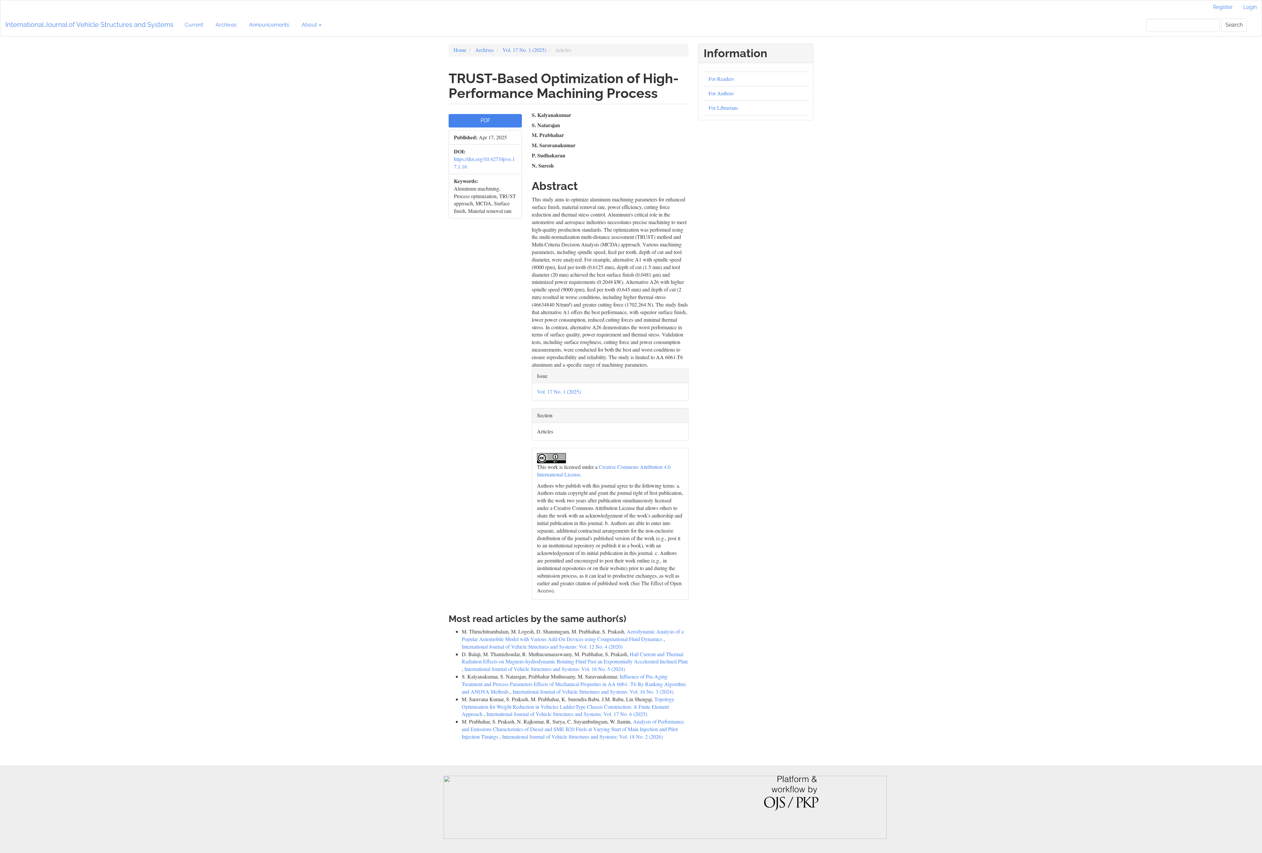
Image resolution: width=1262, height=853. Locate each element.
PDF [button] (485, 120)
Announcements (269, 25)
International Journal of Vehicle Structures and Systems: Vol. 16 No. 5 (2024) (544, 668)
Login (1250, 7)
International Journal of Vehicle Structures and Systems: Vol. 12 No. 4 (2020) (542, 646)
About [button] (310, 25)
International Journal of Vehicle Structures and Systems (89, 25)
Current (194, 25)
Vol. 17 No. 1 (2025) (524, 49)
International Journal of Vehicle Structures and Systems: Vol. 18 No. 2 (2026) (582, 736)
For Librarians (723, 107)
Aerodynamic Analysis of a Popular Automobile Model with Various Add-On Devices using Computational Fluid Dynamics (573, 635)
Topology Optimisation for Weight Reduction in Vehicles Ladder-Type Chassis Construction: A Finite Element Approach (568, 707)
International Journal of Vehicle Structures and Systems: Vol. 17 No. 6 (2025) (566, 713)
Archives (226, 25)
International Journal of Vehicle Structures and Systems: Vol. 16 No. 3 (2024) (593, 691)
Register (1223, 7)
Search (1234, 25)
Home (460, 49)
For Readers (721, 78)
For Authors (721, 93)
